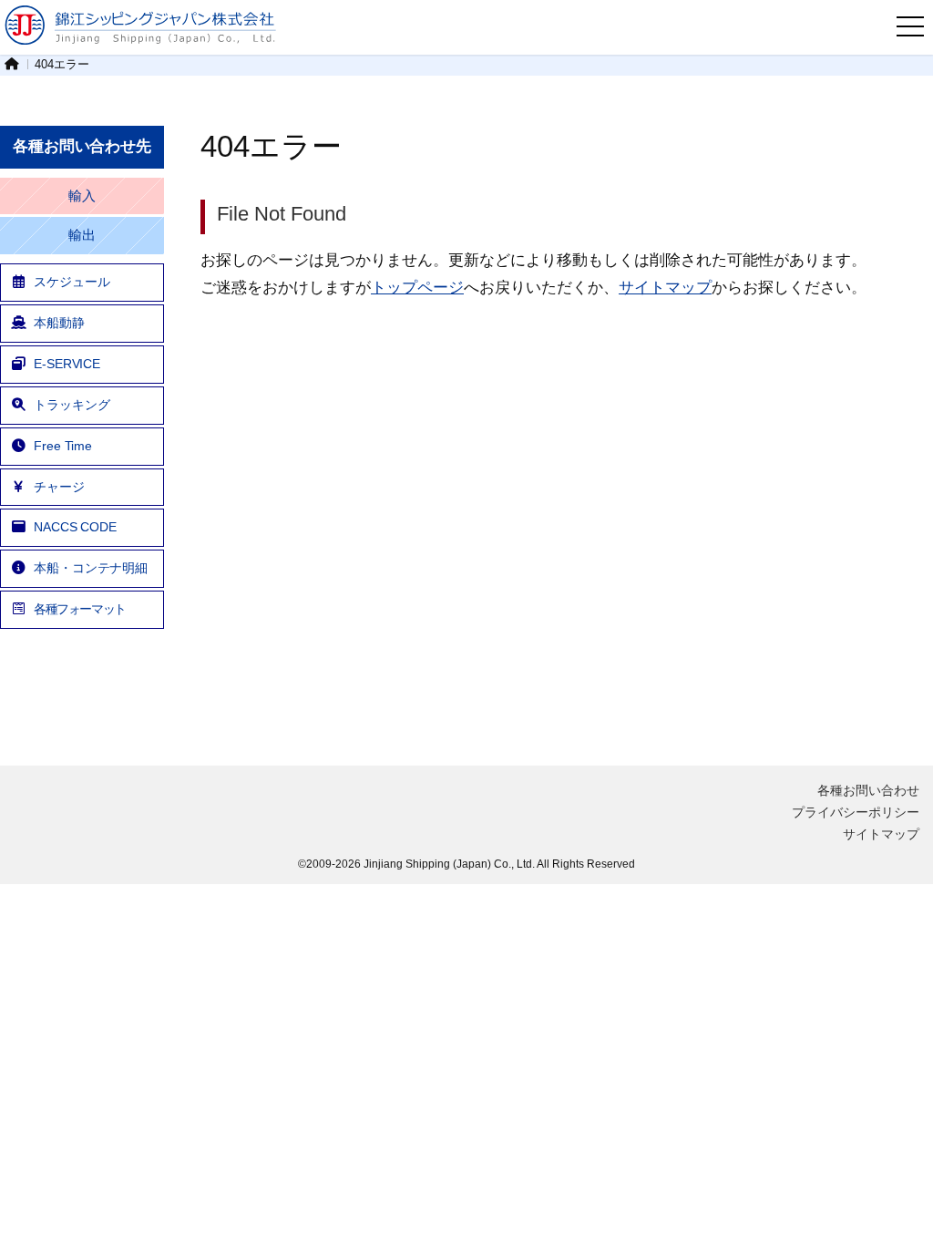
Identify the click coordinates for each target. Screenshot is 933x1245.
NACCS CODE (75, 527)
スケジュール (71, 281)
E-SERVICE (67, 363)
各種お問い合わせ (868, 790)
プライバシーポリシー (855, 812)
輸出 (82, 235)
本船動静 (59, 322)
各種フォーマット (80, 609)
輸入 (82, 196)
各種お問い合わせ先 (82, 146)
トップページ (417, 287)
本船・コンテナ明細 (91, 568)
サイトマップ (665, 287)
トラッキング (71, 404)
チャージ (59, 486)
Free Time (63, 445)
